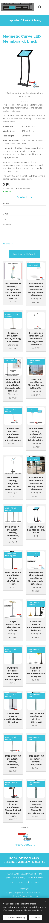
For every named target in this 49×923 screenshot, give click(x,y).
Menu (45, 7)
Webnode (25, 882)
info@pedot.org (24, 844)
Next (23, 827)
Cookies (36, 882)
